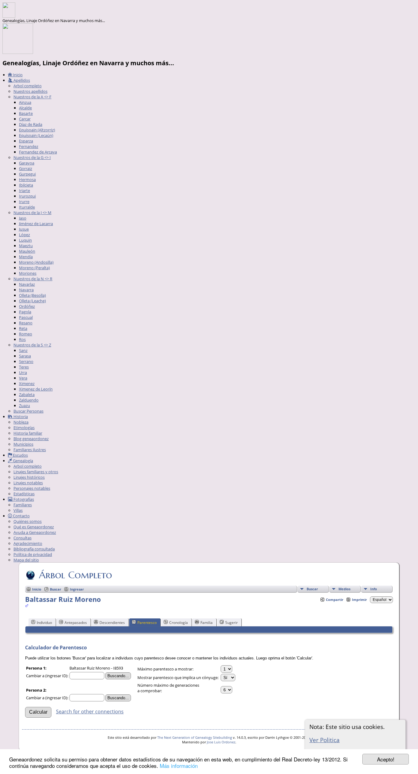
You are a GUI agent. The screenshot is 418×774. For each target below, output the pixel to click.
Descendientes (112, 622)
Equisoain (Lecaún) (36, 135)
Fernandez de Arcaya (38, 152)
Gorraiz (25, 168)
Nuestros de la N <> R (32, 278)
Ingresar (77, 589)
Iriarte (24, 190)
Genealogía (22, 460)
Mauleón (27, 251)
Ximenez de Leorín (36, 389)
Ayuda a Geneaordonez (34, 532)
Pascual (26, 317)
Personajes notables (31, 488)
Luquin (25, 240)
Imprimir (359, 599)
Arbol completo (27, 86)
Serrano (26, 361)
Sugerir (231, 622)
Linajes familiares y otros (35, 471)
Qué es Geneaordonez (33, 527)
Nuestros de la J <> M (32, 212)
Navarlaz (27, 284)
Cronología (178, 622)
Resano (25, 323)
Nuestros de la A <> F (32, 97)
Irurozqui (27, 196)
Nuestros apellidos (30, 91)
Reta (23, 328)
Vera (23, 378)
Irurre (24, 201)
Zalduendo (29, 400)
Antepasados (76, 622)
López (24, 234)
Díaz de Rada (30, 124)
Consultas (22, 538)
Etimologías (24, 427)
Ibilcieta (26, 185)
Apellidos (21, 80)
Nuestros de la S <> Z (32, 345)
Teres (24, 367)
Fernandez (28, 146)
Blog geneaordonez (31, 438)
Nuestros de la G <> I (32, 157)
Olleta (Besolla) (32, 295)
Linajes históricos (29, 477)
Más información (179, 765)
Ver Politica (324, 740)
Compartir (334, 599)
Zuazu (24, 405)
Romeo (25, 334)
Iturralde (27, 207)
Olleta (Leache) (32, 301)
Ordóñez (27, 306)
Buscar (312, 589)
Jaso (22, 218)
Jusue (24, 229)
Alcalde (25, 108)
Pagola (25, 312)
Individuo (44, 622)
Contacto (21, 516)
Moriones (27, 273)
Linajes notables (28, 482)
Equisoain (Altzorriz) (37, 130)
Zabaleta (27, 394)
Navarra (26, 290)
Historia (20, 416)
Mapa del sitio (26, 560)
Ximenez (27, 383)
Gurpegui (27, 174)
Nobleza (20, 422)
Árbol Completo (75, 575)
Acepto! (385, 759)
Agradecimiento (27, 543)
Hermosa (27, 179)
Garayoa (26, 163)
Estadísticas (24, 493)
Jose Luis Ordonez (221, 742)
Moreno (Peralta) (34, 267)
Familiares (22, 505)
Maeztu (26, 245)
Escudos (20, 455)
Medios (344, 589)
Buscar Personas (28, 411)
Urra (23, 372)
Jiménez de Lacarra (36, 223)
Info (373, 589)
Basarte (26, 113)
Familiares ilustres (29, 449)
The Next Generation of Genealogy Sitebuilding (194, 737)
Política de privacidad (32, 554)
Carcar (25, 119)
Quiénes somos (27, 521)
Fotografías (23, 499)
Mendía (26, 256)
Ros (22, 339)
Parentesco (147, 622)
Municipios (23, 444)
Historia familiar (27, 433)
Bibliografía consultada (34, 549)
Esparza (26, 141)
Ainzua (25, 102)
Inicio (17, 74)
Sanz (23, 350)
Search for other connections (90, 711)
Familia (206, 622)
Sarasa (25, 356)
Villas (18, 510)
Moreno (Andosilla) (36, 262)
